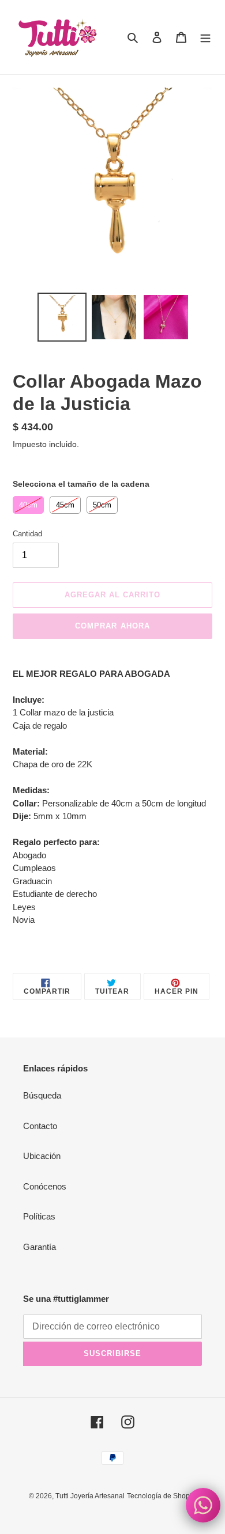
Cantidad (27, 533)
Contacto (40, 1126)
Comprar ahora (112, 626)
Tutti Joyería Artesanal (90, 1496)
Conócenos (44, 1186)
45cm (65, 502)
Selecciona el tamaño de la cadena (81, 483)
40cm (28, 502)
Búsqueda (42, 1095)
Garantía (39, 1247)
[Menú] (205, 37)
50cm (102, 502)
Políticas (39, 1216)
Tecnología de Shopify (162, 1496)
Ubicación (42, 1156)
